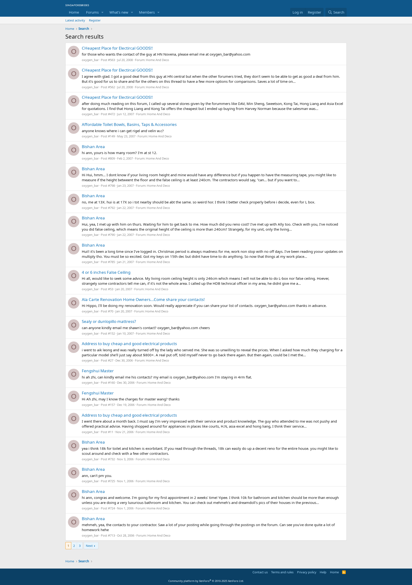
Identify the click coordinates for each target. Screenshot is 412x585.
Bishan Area (93, 146)
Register (95, 20)
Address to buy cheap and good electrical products (129, 343)
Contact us (260, 572)
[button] (102, 12)
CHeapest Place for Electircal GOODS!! (117, 48)
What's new (118, 12)
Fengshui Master (98, 370)
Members (147, 12)
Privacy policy (306, 572)
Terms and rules (282, 572)
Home (74, 12)
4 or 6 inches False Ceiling (106, 272)
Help (323, 572)
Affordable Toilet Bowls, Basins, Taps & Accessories (129, 124)
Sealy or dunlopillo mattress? (109, 321)
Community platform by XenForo (206, 581)
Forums (92, 12)
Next (89, 546)
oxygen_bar (90, 60)
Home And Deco (157, 60)
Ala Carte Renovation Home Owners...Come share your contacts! (143, 299)
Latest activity (75, 20)
